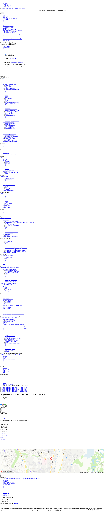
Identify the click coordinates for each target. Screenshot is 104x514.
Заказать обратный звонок (5, 75)
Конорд (6, 173)
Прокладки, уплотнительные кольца (10, 312)
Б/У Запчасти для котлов (10, 92)
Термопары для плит (9, 129)
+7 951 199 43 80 (12, 58)
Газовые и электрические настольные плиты (12, 310)
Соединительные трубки (10, 106)
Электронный (6, 291)
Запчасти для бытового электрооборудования (12, 30)
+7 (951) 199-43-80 (4, 433)
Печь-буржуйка (6, 153)
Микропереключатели (9, 118)
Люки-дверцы (6, 298)
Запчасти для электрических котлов (10, 141)
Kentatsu (4, 383)
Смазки (4, 361)
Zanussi (6, 101)
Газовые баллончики (7, 307)
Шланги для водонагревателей (11, 272)
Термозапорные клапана (8, 329)
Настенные (7, 162)
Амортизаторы (8, 85)
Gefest (6, 196)
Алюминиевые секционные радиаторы (11, 249)
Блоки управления (9, 113)
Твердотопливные (6, 171)
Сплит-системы (6, 146)
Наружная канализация (10, 336)
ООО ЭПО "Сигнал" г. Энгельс (11, 232)
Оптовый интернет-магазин (34, 478)
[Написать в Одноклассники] (3, 78)
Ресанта (6, 290)
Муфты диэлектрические (10, 320)
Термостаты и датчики (10, 115)
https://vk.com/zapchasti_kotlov (17, 62)
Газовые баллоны (6, 308)
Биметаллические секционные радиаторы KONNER (16, 248)
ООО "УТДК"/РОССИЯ (8, 299)
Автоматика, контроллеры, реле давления (13, 338)
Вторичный (5, 16)
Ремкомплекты (8, 104)
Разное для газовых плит (10, 128)
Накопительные (8, 179)
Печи (4, 20)
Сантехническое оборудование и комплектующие (13, 38)
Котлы (4, 21)
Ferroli (6, 186)
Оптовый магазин (38, 1)
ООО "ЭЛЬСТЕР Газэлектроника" (12, 225)
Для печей (5, 261)
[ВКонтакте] (1, 404)
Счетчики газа (6, 220)
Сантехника (5, 346)
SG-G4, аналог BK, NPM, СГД (11, 221)
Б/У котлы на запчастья (7, 159)
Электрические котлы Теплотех (11, 170)
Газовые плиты (6, 195)
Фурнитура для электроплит (11, 280)
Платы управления (9, 277)
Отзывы (4, 372)
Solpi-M (6, 288)
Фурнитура (7, 130)
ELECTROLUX (8, 98)
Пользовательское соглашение (9, 483)
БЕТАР (6, 223)
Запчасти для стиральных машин (9, 84)
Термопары (7, 108)
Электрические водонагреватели (9, 181)
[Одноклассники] (2, 404)
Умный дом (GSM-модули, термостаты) (11, 31)
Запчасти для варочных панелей (9, 134)
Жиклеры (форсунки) (9, 135)
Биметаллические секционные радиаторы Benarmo (15, 246)
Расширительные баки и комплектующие (13, 344)
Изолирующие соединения (8, 319)
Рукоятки (7, 114)
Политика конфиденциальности (9, 482)
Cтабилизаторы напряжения (9, 32)
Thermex (7, 169)
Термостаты (7, 345)
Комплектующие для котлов (11, 165)
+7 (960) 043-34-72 (4, 435)
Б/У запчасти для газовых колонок (12, 102)
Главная (4, 378)
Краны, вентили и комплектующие (12, 348)
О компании (3, 1)
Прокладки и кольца (9, 127)
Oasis (6, 168)
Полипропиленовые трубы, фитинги (12, 343)
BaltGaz (6, 95)
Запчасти (5, 17)
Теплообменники (8, 112)
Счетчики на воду (6, 234)
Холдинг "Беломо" (9, 233)
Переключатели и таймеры (10, 281)
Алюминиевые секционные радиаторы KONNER (15, 251)
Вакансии (15, 1)
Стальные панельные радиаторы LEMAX (13, 243)
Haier (6, 187)
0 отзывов (4, 398)
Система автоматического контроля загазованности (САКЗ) (15, 328)
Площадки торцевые (7, 300)
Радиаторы (5, 28)
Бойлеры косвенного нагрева (9, 185)
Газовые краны (8, 124)
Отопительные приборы (8, 27)
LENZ (6, 99)
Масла (4, 358)
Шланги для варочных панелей (11, 136)
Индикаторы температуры (10, 116)
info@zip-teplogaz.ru (4, 439)
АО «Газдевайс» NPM (9, 230)
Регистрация (7, 6)
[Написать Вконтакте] (0, 78)
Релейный (5, 286)
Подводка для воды (9, 350)
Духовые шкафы (6, 25)
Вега (6, 258)
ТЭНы (6, 273)
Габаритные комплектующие (11, 123)
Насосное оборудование (10, 349)
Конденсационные (9, 164)
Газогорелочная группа (10, 125)
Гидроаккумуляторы (9, 339)
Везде (4, 15)
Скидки (4, 494)
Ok (53, 512)
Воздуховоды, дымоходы (8, 33)
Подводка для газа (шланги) (8, 321)
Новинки (5, 368)
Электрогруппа (8, 132)
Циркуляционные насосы (8, 384)
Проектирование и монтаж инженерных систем (18, 478)
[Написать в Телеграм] (2, 78)
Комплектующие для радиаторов (9, 252)
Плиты (4, 23)
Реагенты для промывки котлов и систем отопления (13, 324)
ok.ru (1, 443)
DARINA (7, 200)
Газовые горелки (6, 309)
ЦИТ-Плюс (7, 227)
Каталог (3, 81)
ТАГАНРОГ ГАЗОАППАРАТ (11, 154)
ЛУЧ (4, 264)
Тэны (6, 87)
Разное (4, 323)
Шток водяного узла (9, 119)
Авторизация (8, 5)
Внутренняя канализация (10, 335)
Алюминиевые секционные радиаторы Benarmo (15, 250)
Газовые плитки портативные (9, 311)
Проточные (7, 180)
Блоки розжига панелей (10, 137)
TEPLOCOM (8, 289)
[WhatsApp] (5, 404)
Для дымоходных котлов (8, 257)
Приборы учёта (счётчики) (8, 26)
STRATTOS (7, 188)
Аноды (6, 274)
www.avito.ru (3, 445)
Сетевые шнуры (6, 360)
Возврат (4, 489)
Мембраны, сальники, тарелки (11, 111)
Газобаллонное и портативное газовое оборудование (14, 34)
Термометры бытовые (7, 364)
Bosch (6, 97)
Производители (6, 371)
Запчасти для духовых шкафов (9, 138)
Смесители (7, 351)
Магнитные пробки (9, 126)
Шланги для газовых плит (10, 131)
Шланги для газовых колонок (11, 109)
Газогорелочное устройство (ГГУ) (10, 29)
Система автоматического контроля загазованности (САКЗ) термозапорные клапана (20, 36)
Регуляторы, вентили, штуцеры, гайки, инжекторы (13, 314)
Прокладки (5, 322)
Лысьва (6, 197)
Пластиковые (8, 302)
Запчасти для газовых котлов (9, 88)
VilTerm (6, 100)
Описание (5, 416)
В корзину (3, 412)
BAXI (6, 96)
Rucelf (6, 287)
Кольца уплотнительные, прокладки (10, 18)
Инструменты (6, 40)
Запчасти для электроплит (8, 279)
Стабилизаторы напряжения (9, 362)
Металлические (8, 301)
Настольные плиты (7, 207)
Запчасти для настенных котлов (11, 90)
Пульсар (7, 235)
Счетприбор (7, 228)
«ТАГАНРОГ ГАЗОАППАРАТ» (11, 172)
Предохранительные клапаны (11, 276)
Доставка (11, 1)
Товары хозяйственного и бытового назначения (12, 39)
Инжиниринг (32, 1)
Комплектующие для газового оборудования (12, 35)
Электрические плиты (7, 203)
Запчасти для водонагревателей (9, 269)
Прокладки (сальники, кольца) (9, 359)
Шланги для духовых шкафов (11, 140)
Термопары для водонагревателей (12, 271)
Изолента (5, 357)
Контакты (19, 1)
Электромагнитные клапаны (11, 117)
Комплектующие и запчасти (8, 190)
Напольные (7, 163)
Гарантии (5, 488)
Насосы (6, 342)
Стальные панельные (7, 241)
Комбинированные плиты (8, 198)
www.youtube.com (4, 447)
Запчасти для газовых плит (8, 122)
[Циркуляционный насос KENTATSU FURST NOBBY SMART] (13, 387)
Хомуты (4, 303)
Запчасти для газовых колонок (9, 93)
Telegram (2, 437)
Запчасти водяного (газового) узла (12, 121)
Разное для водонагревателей (11, 270)
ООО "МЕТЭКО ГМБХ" (10, 224)
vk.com (1, 441)
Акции (4, 370)
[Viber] (3, 404)
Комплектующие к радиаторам (11, 340)
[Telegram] (6, 404)
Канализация (5, 333)
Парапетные (7, 161)
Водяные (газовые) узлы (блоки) (12, 110)
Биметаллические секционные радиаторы (11, 244)
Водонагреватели (6, 22)
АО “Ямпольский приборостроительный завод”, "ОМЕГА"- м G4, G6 (19, 222)
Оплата (7, 1)
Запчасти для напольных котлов (11, 91)
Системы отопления (7, 337)
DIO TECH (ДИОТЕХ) (10, 229)
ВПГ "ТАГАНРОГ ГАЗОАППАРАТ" (12, 103)
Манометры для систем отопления (12, 341)
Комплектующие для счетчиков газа (10, 236)
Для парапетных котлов (8, 259)
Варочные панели (6, 205)
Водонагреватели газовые (8, 178)
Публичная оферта (7, 484)
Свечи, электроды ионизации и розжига (13, 105)
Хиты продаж (6, 369)
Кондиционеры (6, 19)
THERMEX (7, 147)
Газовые (4, 160)
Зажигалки (5, 356)
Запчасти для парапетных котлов (12, 89)
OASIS (6, 242)
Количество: (3, 407)
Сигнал (6, 226)
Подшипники (8, 86)
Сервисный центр (25, 1)
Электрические (6, 166)
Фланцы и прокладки (9, 275)
